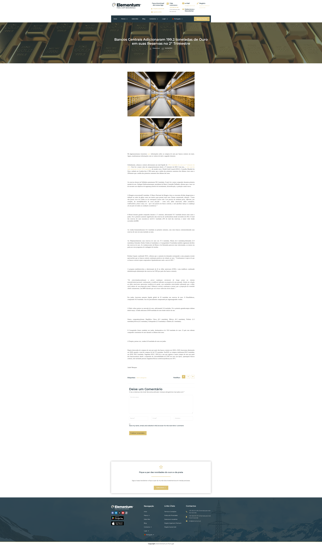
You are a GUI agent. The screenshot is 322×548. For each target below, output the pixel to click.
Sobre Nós (135, 19)
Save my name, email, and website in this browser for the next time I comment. (156, 425)
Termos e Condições (170, 511)
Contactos (152, 19)
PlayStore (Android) (158, 8)
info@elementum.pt (190, 5)
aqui (149, 154)
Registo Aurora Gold (170, 527)
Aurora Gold (202, 7)
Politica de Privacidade (171, 515)
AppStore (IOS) (157, 12)
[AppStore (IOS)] (152, 12)
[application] (127, 19)
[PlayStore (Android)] (152, 8)
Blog (143, 19)
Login (164, 19)
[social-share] (183, 376)
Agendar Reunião (202, 19)
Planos (123, 19)
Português (177, 19)
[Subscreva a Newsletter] (183, 9)
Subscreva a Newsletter (189, 10)
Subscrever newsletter (171, 519)
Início (115, 19)
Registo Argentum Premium (172, 523)
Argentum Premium (204, 5)
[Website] (183, 418)
